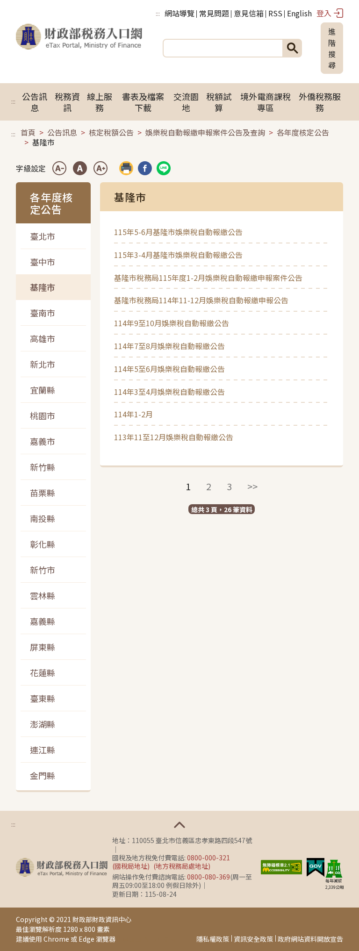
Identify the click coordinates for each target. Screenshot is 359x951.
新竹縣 (42, 467)
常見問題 (214, 13)
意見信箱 (249, 13)
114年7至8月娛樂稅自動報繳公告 (169, 345)
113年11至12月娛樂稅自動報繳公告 (173, 437)
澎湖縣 (42, 724)
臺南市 (42, 313)
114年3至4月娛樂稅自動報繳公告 (169, 391)
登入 (323, 13)
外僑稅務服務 (320, 102)
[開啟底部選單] (179, 824)
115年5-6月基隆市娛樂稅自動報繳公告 (178, 231)
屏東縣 (42, 647)
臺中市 (42, 262)
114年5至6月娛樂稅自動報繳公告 (169, 368)
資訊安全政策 (253, 939)
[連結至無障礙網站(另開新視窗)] (281, 866)
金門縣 (42, 775)
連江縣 (42, 750)
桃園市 (42, 415)
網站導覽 (179, 13)
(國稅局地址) (131, 866)
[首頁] (79, 48)
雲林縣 (42, 595)
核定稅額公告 (111, 132)
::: (158, 13)
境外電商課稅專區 (265, 102)
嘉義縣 (42, 621)
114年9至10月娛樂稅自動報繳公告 (171, 323)
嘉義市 (42, 441)
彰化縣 (42, 544)
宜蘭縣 (42, 390)
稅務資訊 (67, 102)
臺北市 (42, 236)
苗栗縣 (42, 492)
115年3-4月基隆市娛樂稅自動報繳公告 (178, 254)
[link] (145, 168)
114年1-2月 (133, 414)
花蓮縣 (42, 672)
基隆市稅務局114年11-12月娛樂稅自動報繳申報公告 (201, 300)
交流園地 (186, 102)
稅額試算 (218, 102)
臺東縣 (42, 698)
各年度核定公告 (303, 132)
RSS (275, 13)
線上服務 (99, 102)
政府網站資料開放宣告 (310, 939)
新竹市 (42, 570)
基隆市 (42, 287)
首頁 (28, 132)
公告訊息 (34, 102)
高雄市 (42, 338)
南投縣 (42, 518)
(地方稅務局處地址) (181, 866)
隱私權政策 (212, 939)
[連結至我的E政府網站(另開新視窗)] (315, 866)
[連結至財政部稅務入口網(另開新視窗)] (62, 867)
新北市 (42, 364)
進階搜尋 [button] (332, 48)
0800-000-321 (208, 857)
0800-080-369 (208, 876)
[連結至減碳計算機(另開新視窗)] (333, 868)
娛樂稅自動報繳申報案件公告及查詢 (205, 132)
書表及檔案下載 (143, 102)
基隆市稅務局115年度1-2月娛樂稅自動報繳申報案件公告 (208, 277)
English (299, 13)
